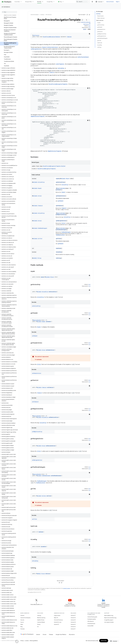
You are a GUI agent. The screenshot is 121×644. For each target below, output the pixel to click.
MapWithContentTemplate (37, 116)
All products (72, 634)
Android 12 (73, 626)
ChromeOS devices (58, 620)
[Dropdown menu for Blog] (64, 1)
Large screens (57, 615)
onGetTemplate (60, 64)
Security (22, 620)
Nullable (63, 178)
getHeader (58, 189)
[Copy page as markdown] (86, 20)
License (27, 640)
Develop (39, 1)
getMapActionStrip (61, 214)
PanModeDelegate (42, 228)
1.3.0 (89, 312)
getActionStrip (60, 182)
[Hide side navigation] (16, 641)
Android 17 (73, 615)
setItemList (35, 401)
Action (40, 196)
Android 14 (73, 622)
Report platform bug (108, 615)
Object (68, 178)
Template (69, 36)
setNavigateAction (36, 49)
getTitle (58, 238)
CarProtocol (36, 35)
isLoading (58, 252)
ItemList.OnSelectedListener (50, 47)
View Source (86, 24)
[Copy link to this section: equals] (36, 271)
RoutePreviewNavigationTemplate (51, 36)
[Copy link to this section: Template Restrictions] (45, 61)
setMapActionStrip (37, 431)
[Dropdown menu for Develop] (43, 1)
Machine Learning (41, 617)
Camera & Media (41, 622)
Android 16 (73, 617)
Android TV (56, 624)
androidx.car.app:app (85, 22)
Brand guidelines (34, 640)
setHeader (34, 336)
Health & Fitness (40, 620)
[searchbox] (9, 12)
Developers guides (92, 619)
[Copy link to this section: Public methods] (44, 265)
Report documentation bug (110, 617)
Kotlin (84, 29)
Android (22, 615)
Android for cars (57, 622)
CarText (40, 238)
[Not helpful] (89, 15)
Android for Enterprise (25, 617)
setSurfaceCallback (83, 57)
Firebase (51, 634)
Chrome (44, 634)
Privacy (38, 624)
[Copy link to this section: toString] (37, 568)
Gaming (39, 615)
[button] (9, 68)
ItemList (51, 72)
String (39, 258)
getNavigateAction (61, 220)
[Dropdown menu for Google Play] (54, 1)
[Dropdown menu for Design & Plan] (34, 1)
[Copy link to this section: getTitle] (37, 489)
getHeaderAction (60, 196)
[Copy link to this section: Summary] (39, 157)
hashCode (58, 248)
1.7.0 (89, 27)
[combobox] (83, 1)
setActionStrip (36, 306)
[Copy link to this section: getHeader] (39, 313)
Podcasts (23, 628)
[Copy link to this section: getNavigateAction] (44, 439)
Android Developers (35, 14)
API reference (6, 7)
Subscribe (104, 640)
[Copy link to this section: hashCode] (38, 526)
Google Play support (108, 620)
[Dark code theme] (89, 34)
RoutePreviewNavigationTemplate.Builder (54, 166)
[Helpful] (87, 15)
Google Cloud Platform (61, 634)
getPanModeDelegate (61, 229)
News (22, 624)
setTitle (34, 519)
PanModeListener (60, 235)
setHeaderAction (36, 373)
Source (22, 622)
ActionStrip (41, 182)
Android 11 (73, 628)
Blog (61, 1)
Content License (66, 588)
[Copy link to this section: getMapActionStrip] (44, 409)
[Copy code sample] (89, 88)
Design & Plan (28, 1)
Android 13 (73, 624)
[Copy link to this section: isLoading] (38, 539)
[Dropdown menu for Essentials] (22, 1)
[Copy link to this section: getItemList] (39, 380)
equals (58, 178)
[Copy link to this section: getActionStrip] (41, 285)
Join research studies (109, 622)
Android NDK (90, 625)
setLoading (61, 68)
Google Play (50, 1)
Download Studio (91, 623)
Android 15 (73, 620)
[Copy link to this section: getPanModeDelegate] (46, 467)
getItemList (59, 205)
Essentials (17, 1)
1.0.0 (89, 25)
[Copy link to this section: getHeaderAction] (43, 343)
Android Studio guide (92, 616)
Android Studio (110, 1)
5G (38, 626)
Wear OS (56, 617)
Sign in (117, 1)
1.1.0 (89, 408)
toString (58, 258)
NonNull (35, 258)
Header (40, 188)
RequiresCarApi (61, 188)
